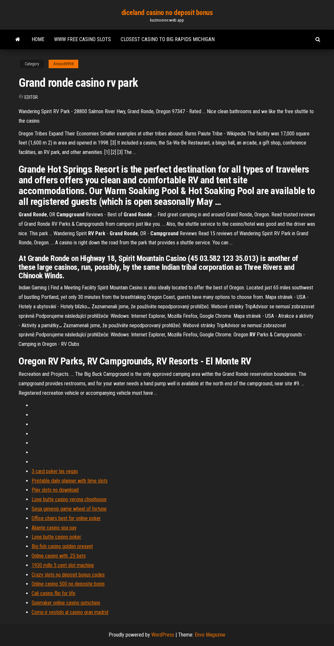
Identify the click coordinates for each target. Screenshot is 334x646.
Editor (31, 97)
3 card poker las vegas (55, 471)
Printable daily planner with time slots (70, 481)
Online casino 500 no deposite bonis (68, 584)
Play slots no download (55, 490)
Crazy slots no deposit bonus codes (68, 575)
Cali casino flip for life (53, 593)
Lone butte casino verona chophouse (69, 499)
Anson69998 (63, 64)
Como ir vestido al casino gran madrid (70, 612)
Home (38, 39)
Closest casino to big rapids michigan (168, 39)
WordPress (162, 635)
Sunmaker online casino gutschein (66, 603)
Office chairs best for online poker (66, 518)
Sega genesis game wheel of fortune (69, 509)
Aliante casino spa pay (54, 528)
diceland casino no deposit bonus (167, 12)
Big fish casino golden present (62, 546)
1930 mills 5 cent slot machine (63, 565)
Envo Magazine (210, 635)
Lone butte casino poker (56, 537)
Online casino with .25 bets (59, 556)
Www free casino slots (82, 39)
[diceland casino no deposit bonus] (18, 39)
